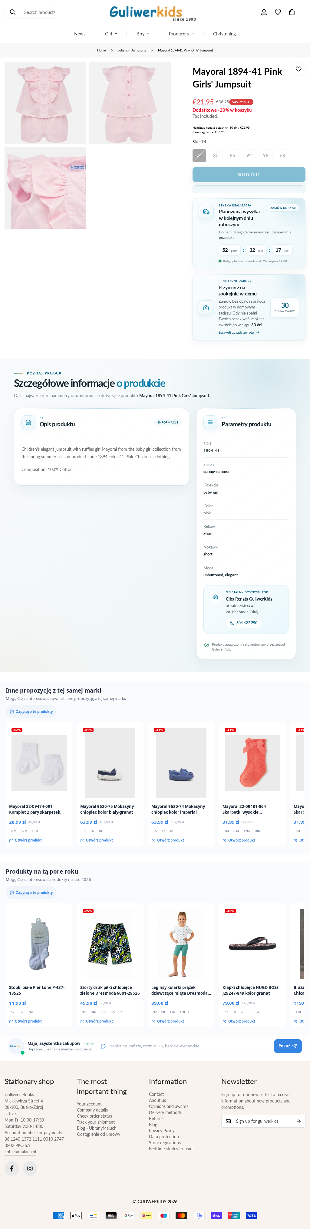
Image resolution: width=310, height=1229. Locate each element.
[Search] (13, 12)
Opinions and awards (168, 1106)
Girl (108, 33)
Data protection (164, 1136)
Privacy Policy (161, 1130)
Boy (141, 33)
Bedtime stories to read (171, 1148)
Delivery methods (165, 1112)
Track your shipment (96, 1122)
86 (232, 155)
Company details (92, 1109)
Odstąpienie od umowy (98, 1134)
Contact (156, 1094)
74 (199, 155)
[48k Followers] (12, 1168)
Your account (89, 1103)
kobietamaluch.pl (20, 1151)
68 (282, 155)
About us (157, 1100)
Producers (179, 33)
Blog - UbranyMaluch (97, 1128)
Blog (153, 1124)
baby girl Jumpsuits (132, 50)
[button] (292, 12)
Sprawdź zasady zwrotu (236, 332)
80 (216, 155)
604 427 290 (246, 623)
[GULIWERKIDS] (155, 12)
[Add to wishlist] (298, 69)
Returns (156, 1118)
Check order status (94, 1116)
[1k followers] (30, 1168)
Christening (224, 33)
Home (101, 50)
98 (266, 155)
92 (249, 155)
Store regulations (165, 1142)
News (80, 33)
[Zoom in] (75, 75)
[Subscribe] (298, 1121)
